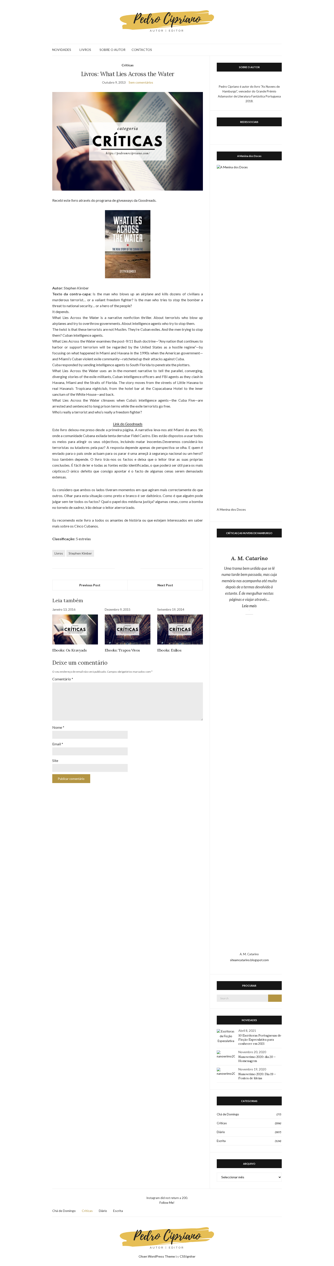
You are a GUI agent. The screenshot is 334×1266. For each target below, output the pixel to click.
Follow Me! (167, 1202)
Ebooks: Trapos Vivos (122, 650)
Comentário (62, 679)
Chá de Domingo (228, 1114)
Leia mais (259, 605)
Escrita (221, 1141)
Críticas (128, 65)
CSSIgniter (187, 1256)
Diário (221, 1132)
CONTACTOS (142, 50)
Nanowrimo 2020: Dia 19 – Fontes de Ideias (257, 1076)
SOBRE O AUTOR (112, 50)
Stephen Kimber (80, 553)
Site (55, 760)
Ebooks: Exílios (169, 650)
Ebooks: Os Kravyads (69, 650)
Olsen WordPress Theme (157, 1256)
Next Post (165, 585)
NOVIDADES (61, 50)
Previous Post (89, 585)
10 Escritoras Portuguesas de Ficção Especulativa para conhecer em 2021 (259, 1039)
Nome (58, 727)
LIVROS (85, 50)
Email (57, 744)
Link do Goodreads (127, 424)
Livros (59, 553)
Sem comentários (141, 82)
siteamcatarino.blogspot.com (249, 960)
